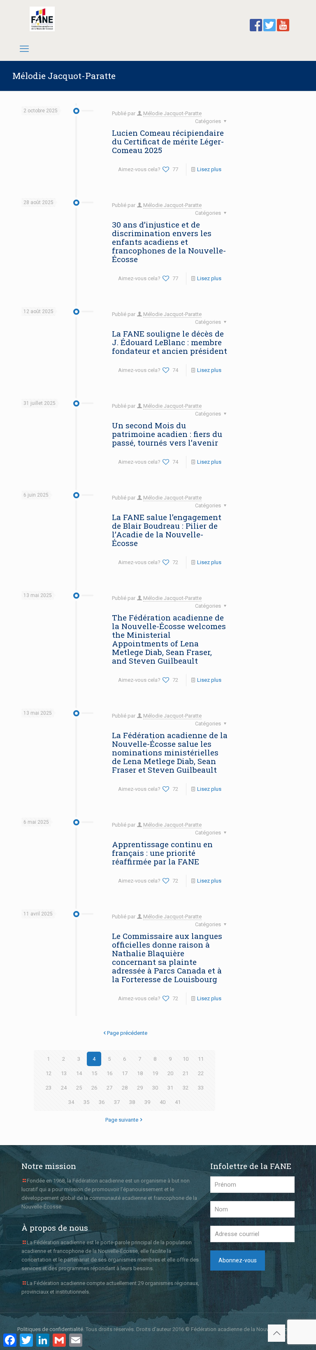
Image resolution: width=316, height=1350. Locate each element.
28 (125, 1088)
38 (132, 1102)
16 (109, 1073)
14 (79, 1073)
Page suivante (121, 1120)
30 (155, 1088)
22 (201, 1073)
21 (185, 1073)
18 (140, 1073)
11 (201, 1059)
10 (185, 1059)
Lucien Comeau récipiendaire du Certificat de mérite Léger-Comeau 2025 (168, 141)
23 (48, 1088)
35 (86, 1102)
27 (109, 1088)
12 (48, 1073)
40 (162, 1102)
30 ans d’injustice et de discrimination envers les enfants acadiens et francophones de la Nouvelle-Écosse (169, 241)
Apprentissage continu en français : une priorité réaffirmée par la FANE (162, 853)
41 (178, 1102)
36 (102, 1102)
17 (125, 1073)
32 (185, 1088)
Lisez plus (209, 169)
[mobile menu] (24, 49)
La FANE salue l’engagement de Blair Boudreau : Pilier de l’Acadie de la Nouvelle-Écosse (166, 530)
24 (64, 1088)
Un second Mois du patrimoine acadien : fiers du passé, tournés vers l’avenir (167, 434)
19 (155, 1073)
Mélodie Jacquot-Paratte (172, 113)
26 (94, 1088)
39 (147, 1102)
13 (64, 1073)
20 (170, 1073)
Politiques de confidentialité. (50, 1329)
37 (117, 1102)
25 (79, 1088)
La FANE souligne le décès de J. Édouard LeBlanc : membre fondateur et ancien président (169, 342)
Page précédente (127, 1033)
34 (71, 1102)
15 (94, 1073)
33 (201, 1088)
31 (170, 1088)
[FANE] (42, 18)
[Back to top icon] (276, 1333)
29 (140, 1088)
